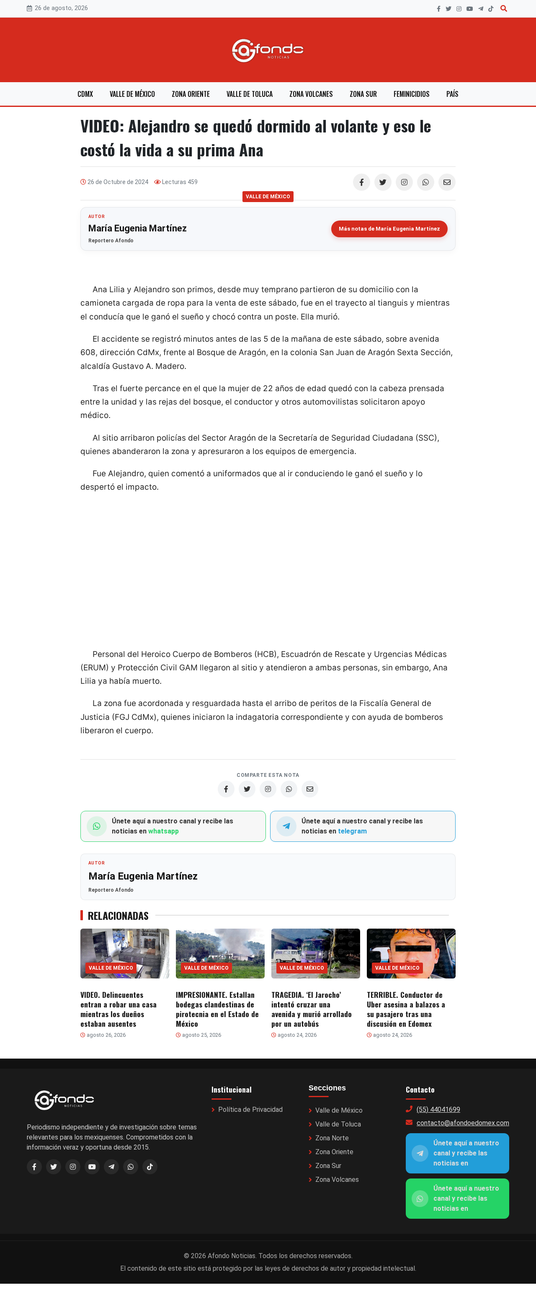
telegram (352, 831)
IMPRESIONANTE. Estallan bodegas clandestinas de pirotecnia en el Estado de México (217, 1009)
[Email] (447, 182)
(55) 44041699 (438, 1110)
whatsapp (163, 831)
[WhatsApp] (425, 182)
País (452, 94)
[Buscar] (503, 9)
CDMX (85, 94)
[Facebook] (439, 9)
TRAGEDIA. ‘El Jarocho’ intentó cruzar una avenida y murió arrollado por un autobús (311, 1009)
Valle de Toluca (250, 94)
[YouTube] (469, 9)
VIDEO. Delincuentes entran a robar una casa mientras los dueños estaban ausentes (118, 1009)
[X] (448, 9)
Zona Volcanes (311, 94)
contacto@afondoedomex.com (463, 1123)
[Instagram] (458, 9)
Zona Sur (363, 94)
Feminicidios (412, 94)
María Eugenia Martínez (137, 228)
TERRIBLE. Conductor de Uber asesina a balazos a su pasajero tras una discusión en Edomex (406, 1009)
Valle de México (132, 94)
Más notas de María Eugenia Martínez (389, 229)
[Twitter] (383, 182)
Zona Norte (332, 1138)
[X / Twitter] (53, 1166)
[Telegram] (480, 9)
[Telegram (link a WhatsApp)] (111, 1166)
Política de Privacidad (250, 1110)
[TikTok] (490, 9)
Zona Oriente (191, 94)
